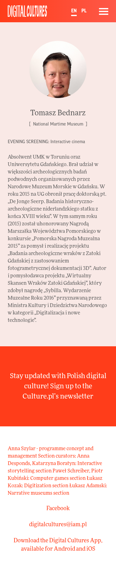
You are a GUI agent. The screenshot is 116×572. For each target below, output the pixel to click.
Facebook (58, 508)
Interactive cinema (67, 141)
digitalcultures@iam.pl (58, 524)
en (74, 10)
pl (84, 10)
